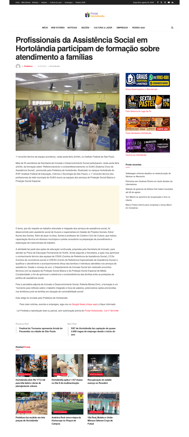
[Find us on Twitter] (161, 2)
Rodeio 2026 (80, 2)
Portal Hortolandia (94, 310)
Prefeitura (28, 66)
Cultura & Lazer (56, 2)
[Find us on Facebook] (157, 2)
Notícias (35, 2)
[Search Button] (172, 27)
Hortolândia (55, 66)
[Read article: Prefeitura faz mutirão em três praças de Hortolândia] (31, 403)
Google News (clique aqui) (85, 304)
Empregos (69, 2)
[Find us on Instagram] (165, 2)
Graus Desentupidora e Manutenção (142, 89)
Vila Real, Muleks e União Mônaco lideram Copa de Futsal (100, 420)
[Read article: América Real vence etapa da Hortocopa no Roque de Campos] (67, 403)
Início (18, 2)
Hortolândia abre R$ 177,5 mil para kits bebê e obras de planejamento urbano (30, 383)
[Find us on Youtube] (169, 2)
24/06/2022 (42, 66)
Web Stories (25, 2)
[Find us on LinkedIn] (172, 2)
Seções (44, 2)
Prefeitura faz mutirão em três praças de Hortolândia (30, 419)
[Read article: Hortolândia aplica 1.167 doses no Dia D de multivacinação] (67, 365)
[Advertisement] (67, 205)
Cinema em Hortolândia (136, 155)
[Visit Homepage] (94, 14)
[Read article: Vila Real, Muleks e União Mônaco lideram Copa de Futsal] (103, 403)
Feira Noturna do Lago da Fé (138, 111)
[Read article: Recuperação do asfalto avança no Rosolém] (103, 365)
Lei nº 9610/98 (111, 310)
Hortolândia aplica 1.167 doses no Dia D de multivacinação (67, 381)
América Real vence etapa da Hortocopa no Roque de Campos (66, 420)
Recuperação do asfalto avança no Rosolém (100, 381)
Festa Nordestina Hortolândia (138, 133)
